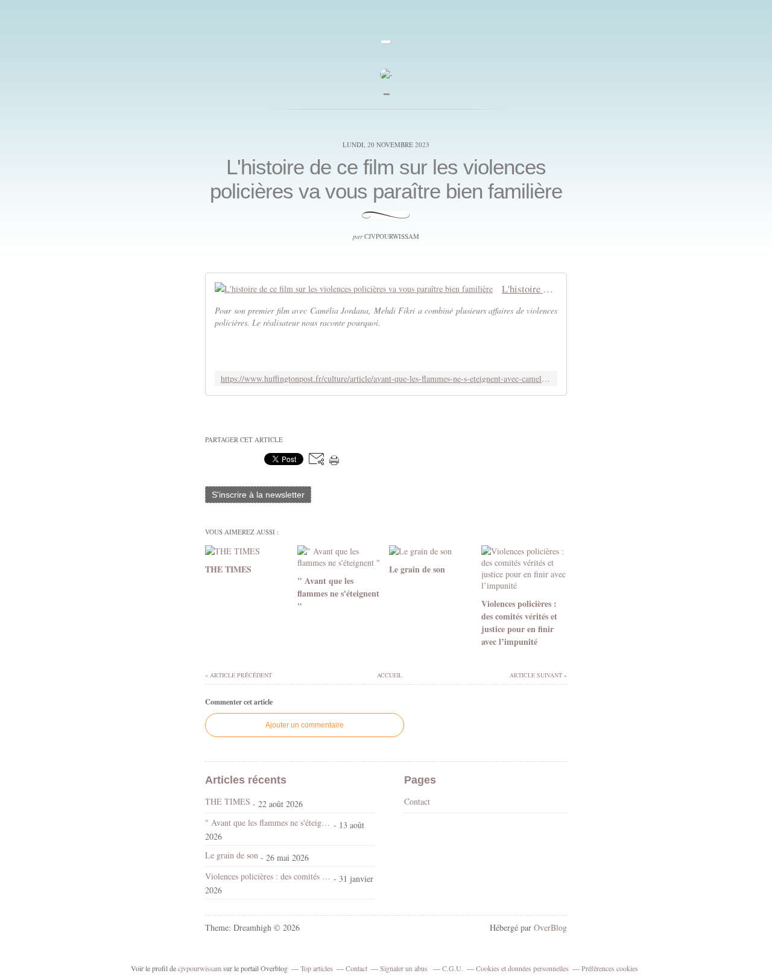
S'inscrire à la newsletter (258, 494)
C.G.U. (452, 968)
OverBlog (550, 927)
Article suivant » (538, 675)
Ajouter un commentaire (304, 725)
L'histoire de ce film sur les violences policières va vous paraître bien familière (386, 179)
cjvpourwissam (199, 968)
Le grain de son (231, 855)
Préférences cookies (609, 968)
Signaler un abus (404, 968)
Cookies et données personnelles (522, 968)
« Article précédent (238, 675)
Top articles (316, 968)
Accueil (389, 675)
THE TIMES (227, 801)
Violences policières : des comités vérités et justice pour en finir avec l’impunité (268, 876)
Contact (417, 801)
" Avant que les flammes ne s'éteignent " (268, 822)
